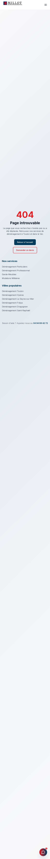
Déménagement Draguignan (15, 306)
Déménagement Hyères (13, 295)
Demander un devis (25, 250)
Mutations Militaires (11, 278)
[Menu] (45, 4)
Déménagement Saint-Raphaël (16, 310)
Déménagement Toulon (13, 291)
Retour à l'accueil (25, 242)
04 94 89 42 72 (40, 323)
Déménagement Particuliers (14, 266)
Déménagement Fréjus (12, 303)
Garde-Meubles (9, 274)
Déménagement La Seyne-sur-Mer (18, 299)
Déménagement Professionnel (16, 270)
